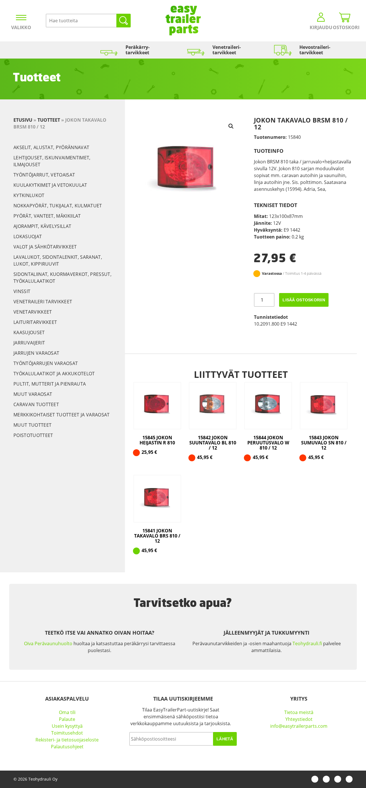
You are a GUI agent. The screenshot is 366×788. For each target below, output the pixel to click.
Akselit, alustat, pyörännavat (51, 147)
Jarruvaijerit (29, 343)
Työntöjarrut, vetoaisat (44, 175)
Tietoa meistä (298, 712)
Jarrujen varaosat (36, 353)
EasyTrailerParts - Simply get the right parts (183, 20)
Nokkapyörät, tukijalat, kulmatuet (57, 205)
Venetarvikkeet (32, 312)
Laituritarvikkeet (35, 322)
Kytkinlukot (29, 195)
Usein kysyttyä (67, 726)
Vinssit (21, 291)
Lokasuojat (27, 236)
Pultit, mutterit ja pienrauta (49, 384)
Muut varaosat (32, 394)
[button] (231, 126)
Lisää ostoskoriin (304, 300)
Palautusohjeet (67, 746)
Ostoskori (345, 27)
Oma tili (67, 712)
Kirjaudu (321, 27)
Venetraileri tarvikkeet (42, 301)
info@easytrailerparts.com (298, 726)
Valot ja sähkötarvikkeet (45, 247)
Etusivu (22, 120)
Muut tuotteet (32, 425)
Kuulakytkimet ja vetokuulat (50, 185)
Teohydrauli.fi (307, 643)
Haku (123, 20)
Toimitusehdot (67, 733)
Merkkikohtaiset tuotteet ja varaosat (61, 415)
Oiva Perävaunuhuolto (48, 643)
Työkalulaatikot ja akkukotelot (54, 373)
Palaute (67, 719)
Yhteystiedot (299, 719)
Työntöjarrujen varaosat (45, 363)
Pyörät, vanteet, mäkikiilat (47, 216)
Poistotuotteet (33, 435)
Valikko (21, 27)
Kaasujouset (29, 332)
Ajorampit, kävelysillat (42, 226)
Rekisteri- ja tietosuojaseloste (67, 740)
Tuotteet (48, 120)
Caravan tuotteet (36, 404)
